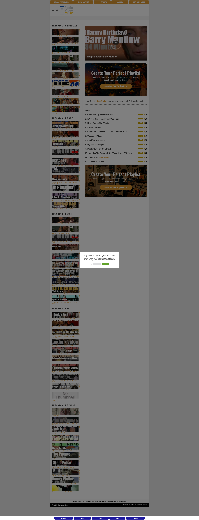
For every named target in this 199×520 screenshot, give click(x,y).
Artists (82, 518)
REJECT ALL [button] (97, 264)
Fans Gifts (135, 518)
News (117, 518)
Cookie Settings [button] (88, 264)
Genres (100, 518)
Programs (63, 518)
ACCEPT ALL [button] (105, 264)
